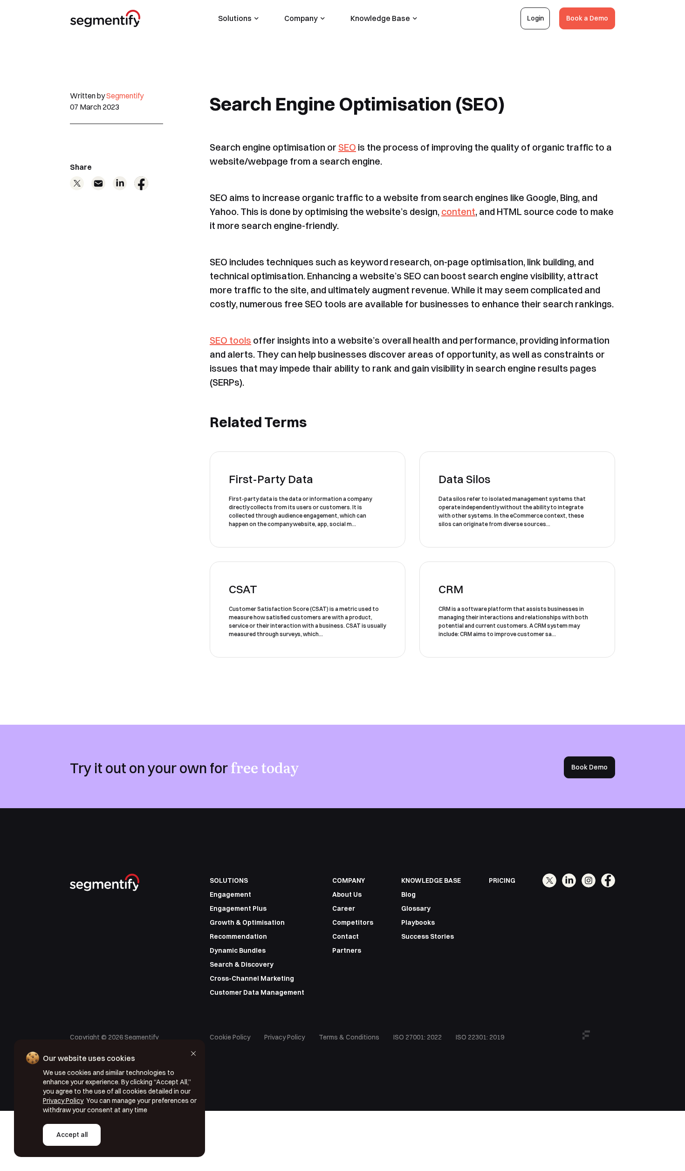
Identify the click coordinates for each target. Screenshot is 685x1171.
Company (301, 18)
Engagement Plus (238, 908)
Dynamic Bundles (238, 950)
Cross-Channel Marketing (252, 978)
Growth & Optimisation (247, 922)
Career (343, 908)
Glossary (416, 908)
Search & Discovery (242, 964)
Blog (408, 894)
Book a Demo (587, 18)
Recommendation (238, 936)
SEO (347, 147)
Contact (345, 936)
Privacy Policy (284, 1037)
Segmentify (125, 95)
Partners (346, 950)
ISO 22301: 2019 (480, 1037)
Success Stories (427, 936)
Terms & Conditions (349, 1037)
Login (535, 18)
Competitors (352, 922)
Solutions (235, 18)
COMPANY (348, 880)
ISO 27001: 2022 (417, 1037)
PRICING (502, 880)
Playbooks (418, 922)
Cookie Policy (230, 1037)
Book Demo (589, 767)
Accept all (72, 1134)
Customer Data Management (257, 992)
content (458, 211)
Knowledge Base (380, 18)
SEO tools (230, 340)
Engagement (230, 894)
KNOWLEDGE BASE (431, 880)
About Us (347, 894)
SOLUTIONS (229, 880)
